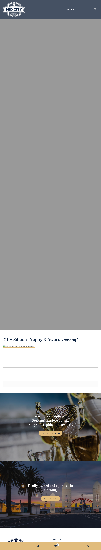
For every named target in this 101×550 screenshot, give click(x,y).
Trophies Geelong (50, 433)
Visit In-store (51, 498)
